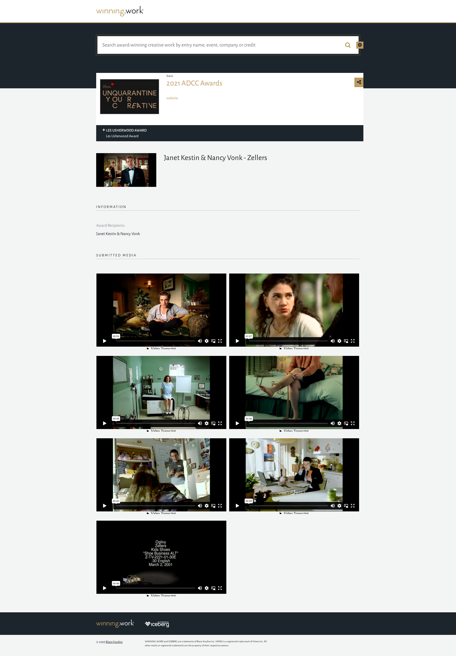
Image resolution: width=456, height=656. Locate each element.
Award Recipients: (110, 225)
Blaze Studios (114, 642)
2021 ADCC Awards (194, 83)
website (172, 98)
